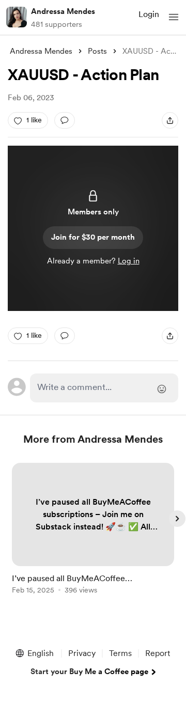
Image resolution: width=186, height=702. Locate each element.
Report (157, 653)
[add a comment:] (64, 120)
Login (148, 14)
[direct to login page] (104, 387)
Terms (120, 653)
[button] (173, 17)
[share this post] (170, 120)
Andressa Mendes (63, 11)
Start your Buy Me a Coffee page (89, 671)
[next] (177, 518)
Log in (129, 261)
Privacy (82, 653)
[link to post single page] (93, 530)
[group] (93, 534)
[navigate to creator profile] (16, 17)
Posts (97, 51)
